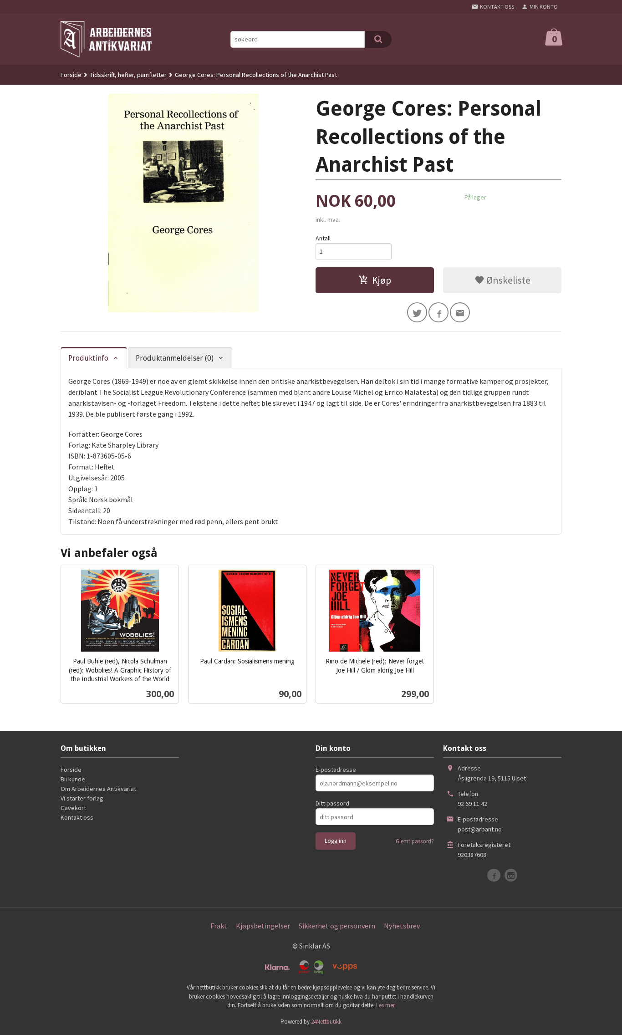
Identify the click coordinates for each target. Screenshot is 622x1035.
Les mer (385, 1005)
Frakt (218, 925)
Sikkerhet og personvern (337, 925)
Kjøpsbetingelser (263, 925)
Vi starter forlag (82, 798)
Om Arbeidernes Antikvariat (98, 789)
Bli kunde (73, 779)
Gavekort (73, 808)
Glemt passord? (415, 841)
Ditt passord (332, 803)
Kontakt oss (77, 817)
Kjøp (381, 280)
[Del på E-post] (460, 312)
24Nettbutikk (326, 1021)
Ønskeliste (507, 280)
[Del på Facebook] (438, 312)
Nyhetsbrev (402, 925)
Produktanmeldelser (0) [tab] (175, 358)
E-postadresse (336, 769)
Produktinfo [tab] (88, 358)
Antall (323, 238)
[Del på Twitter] (417, 312)
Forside (71, 75)
